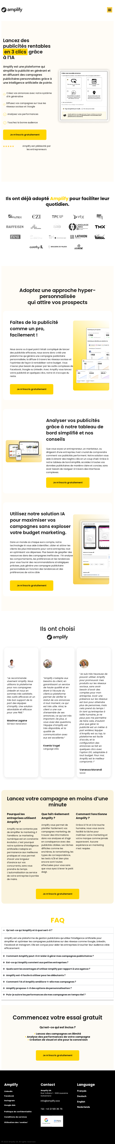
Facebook (9, 1096)
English (81, 1101)
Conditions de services (15, 1117)
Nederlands (83, 1107)
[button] (109, 9)
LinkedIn (8, 1091)
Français (81, 1090)
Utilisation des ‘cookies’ (16, 1122)
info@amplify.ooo (50, 1100)
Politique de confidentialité (18, 1111)
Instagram (9, 1100)
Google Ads (9, 1105)
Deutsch (81, 1096)
